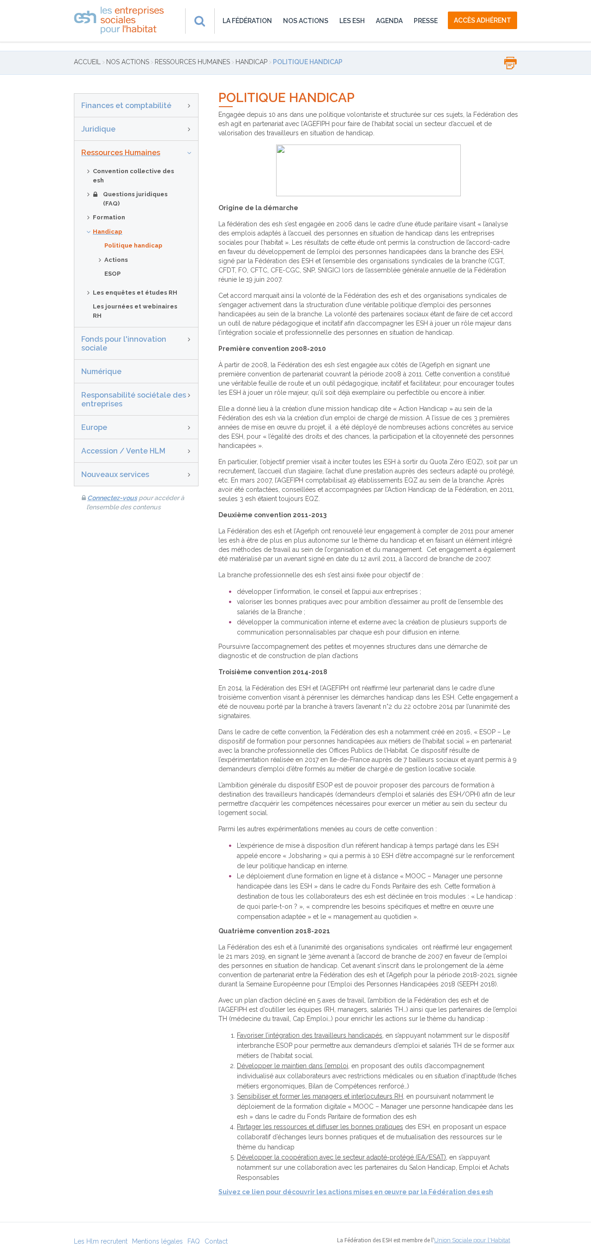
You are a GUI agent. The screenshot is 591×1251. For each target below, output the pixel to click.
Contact (216, 1241)
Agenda (389, 20)
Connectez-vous (112, 498)
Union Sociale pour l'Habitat (472, 1240)
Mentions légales (157, 1241)
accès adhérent (482, 20)
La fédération (247, 20)
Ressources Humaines (192, 62)
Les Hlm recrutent (100, 1241)
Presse (426, 20)
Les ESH (352, 20)
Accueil (87, 62)
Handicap (251, 62)
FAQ (193, 1241)
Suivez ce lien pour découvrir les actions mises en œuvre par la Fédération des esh (355, 1192)
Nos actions (305, 20)
